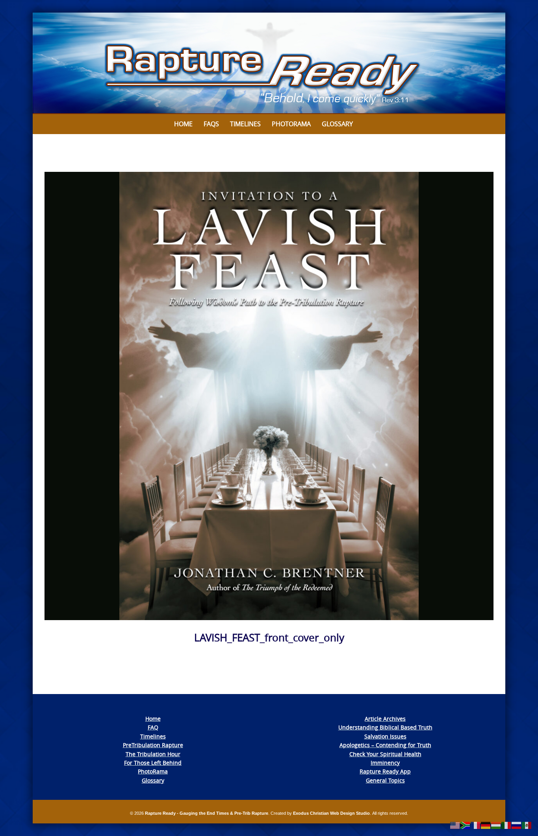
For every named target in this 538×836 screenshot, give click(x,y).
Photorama (291, 124)
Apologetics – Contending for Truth (385, 745)
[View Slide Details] (269, 63)
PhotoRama (153, 771)
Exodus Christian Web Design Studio (331, 813)
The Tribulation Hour (153, 754)
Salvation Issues (385, 736)
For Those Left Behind (153, 762)
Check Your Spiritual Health (385, 754)
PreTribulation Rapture (153, 745)
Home (183, 124)
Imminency (385, 762)
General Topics (385, 780)
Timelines (245, 124)
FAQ (153, 727)
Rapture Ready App (385, 771)
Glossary (337, 124)
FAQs (211, 124)
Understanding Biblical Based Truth (385, 727)
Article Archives (385, 718)
